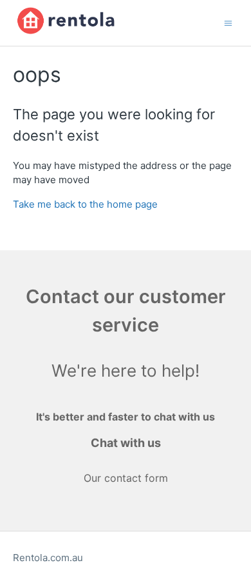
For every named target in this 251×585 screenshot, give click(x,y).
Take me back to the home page (85, 204)
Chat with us (126, 443)
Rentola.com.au (48, 557)
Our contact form (126, 477)
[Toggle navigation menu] (228, 22)
